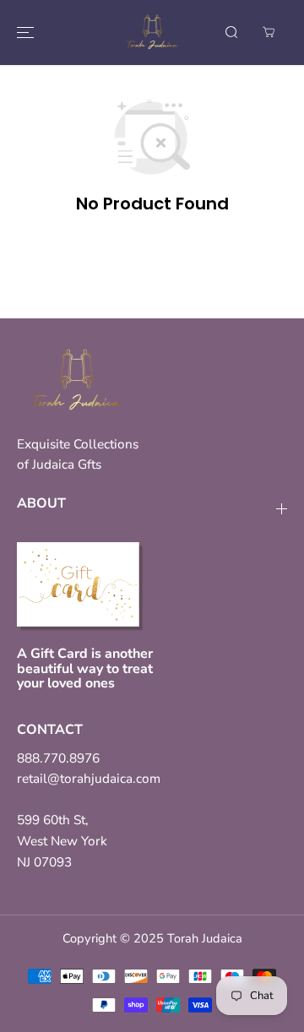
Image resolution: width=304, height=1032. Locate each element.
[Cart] (268, 32)
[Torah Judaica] (152, 32)
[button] (23, 32)
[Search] (231, 32)
